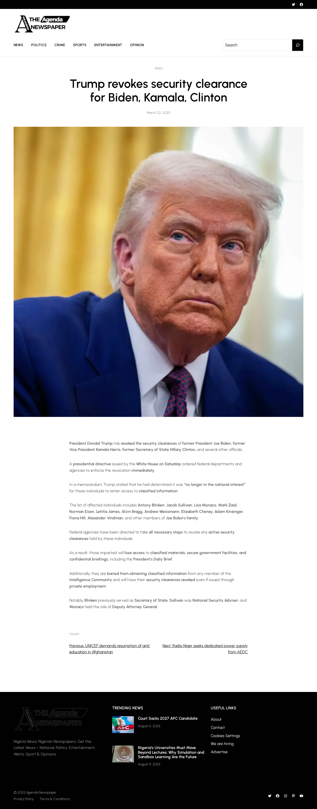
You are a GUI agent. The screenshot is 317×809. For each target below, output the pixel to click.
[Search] (297, 45)
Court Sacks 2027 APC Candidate (168, 718)
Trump (74, 634)
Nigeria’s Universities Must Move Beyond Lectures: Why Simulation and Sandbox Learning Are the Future (171, 752)
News (158, 68)
